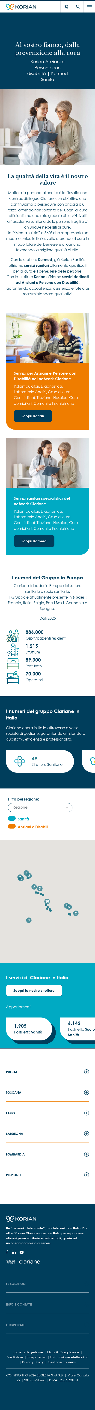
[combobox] (40, 807)
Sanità (23, 819)
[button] (50, 911)
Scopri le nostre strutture (34, 990)
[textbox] (38, 807)
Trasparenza (36, 1357)
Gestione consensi (62, 1362)
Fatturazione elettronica (69, 1357)
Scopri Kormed (34, 541)
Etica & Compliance (63, 1352)
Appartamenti (18, 1007)
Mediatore (15, 1357)
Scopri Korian (32, 416)
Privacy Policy (33, 1362)
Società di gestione (28, 1352)
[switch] (12, 818)
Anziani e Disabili (33, 827)
